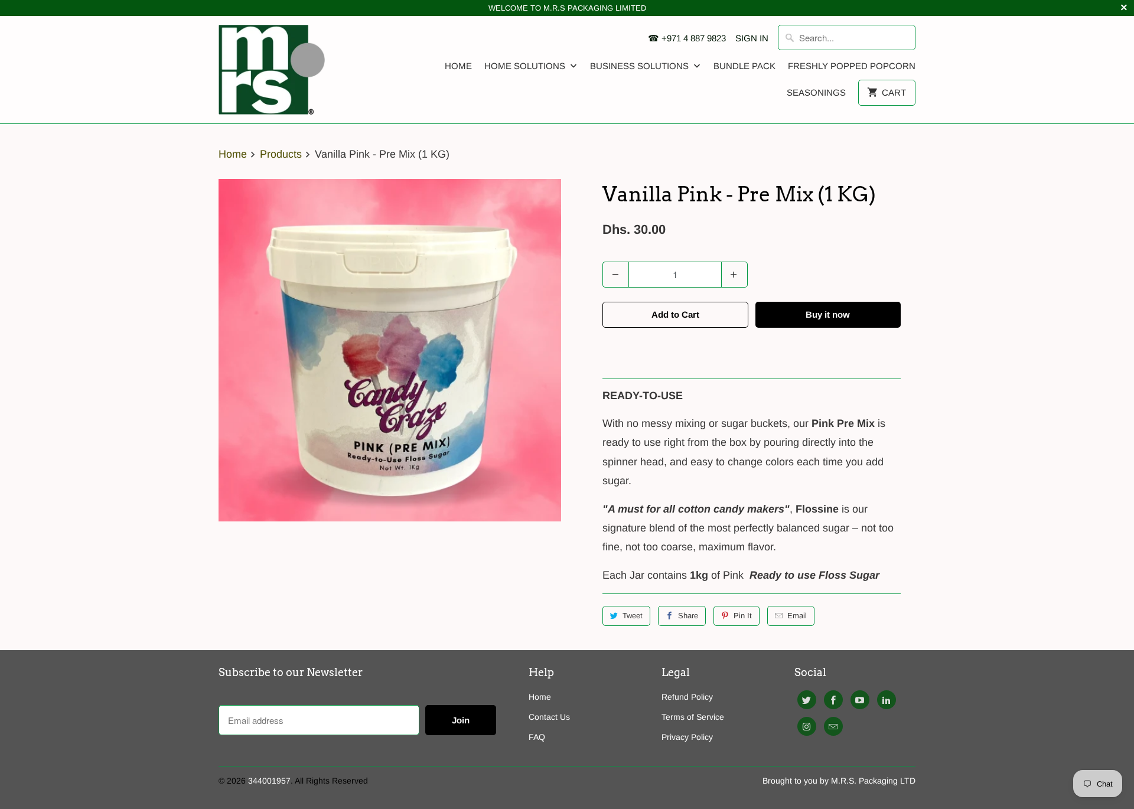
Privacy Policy (687, 737)
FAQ (537, 737)
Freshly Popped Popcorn (851, 66)
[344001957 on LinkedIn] (886, 699)
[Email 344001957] (833, 726)
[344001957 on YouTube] (859, 699)
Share (688, 615)
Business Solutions (640, 66)
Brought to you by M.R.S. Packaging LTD (838, 780)
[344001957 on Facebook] (833, 699)
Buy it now (828, 314)
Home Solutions (526, 66)
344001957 (269, 780)
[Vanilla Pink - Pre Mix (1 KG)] (390, 350)
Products (281, 154)
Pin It (743, 615)
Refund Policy (687, 697)
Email (797, 615)
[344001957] (272, 69)
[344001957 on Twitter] (806, 699)
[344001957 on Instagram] (806, 726)
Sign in (751, 38)
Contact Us (549, 717)
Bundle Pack (744, 66)
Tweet (633, 615)
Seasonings (816, 92)
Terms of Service (693, 717)
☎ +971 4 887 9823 (687, 38)
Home (458, 66)
